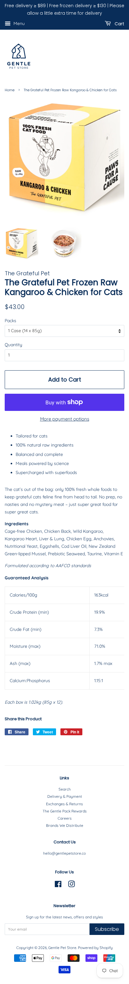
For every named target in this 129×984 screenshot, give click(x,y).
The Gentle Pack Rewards (65, 811)
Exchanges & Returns (64, 804)
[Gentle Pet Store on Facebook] (58, 885)
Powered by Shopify (95, 947)
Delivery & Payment (64, 796)
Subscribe (107, 929)
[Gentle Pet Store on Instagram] (71, 885)
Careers (65, 818)
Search (65, 789)
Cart (118, 23)
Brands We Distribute (64, 825)
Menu (18, 23)
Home (9, 90)
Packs (10, 320)
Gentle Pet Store (62, 947)
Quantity (13, 344)
